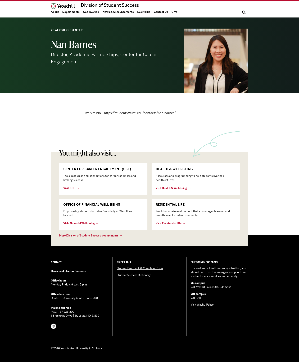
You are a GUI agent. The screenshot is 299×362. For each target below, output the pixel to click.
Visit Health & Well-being (171, 188)
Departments (71, 12)
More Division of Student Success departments (89, 235)
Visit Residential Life (169, 223)
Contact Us (161, 12)
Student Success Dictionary (134, 275)
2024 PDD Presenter (67, 30)
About (55, 12)
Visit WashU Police (202, 304)
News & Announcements (118, 12)
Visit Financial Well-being (79, 223)
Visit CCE (69, 188)
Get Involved (91, 12)
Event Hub (143, 12)
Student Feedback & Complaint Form (140, 268)
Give (174, 12)
